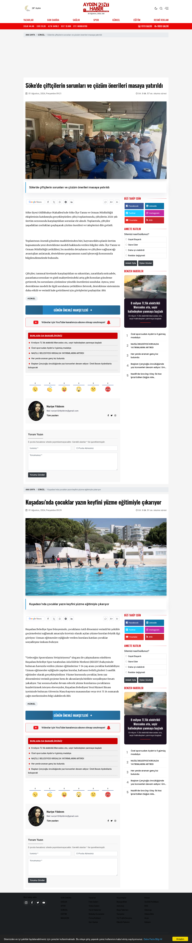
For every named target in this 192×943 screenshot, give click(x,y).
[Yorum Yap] (105, 202)
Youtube (133, 220)
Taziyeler (120, 914)
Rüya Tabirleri (122, 910)
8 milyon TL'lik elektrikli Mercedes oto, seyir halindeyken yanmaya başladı (66, 342)
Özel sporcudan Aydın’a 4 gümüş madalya (51, 348)
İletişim (147, 922)
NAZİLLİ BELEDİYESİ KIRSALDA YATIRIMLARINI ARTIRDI (57, 353)
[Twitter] (37, 902)
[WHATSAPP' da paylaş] (59, 202)
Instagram (154, 213)
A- (117, 202)
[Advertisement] (96, 57)
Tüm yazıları (53, 415)
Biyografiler (122, 902)
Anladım (180, 939)
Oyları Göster (145, 263)
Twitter (132, 213)
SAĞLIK (76, 20)
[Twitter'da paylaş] (54, 202)
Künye (147, 898)
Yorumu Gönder (37, 475)
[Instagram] (115, 415)
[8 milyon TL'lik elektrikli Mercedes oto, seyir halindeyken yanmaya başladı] (145, 287)
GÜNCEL (116, 20)
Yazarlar (92, 898)
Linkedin (153, 206)
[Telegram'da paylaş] (65, 202)
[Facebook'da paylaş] (48, 202)
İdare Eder (133, 245)
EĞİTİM (136, 20)
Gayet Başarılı (134, 239)
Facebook (133, 206)
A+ (111, 202)
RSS (150, 220)
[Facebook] (32, 902)
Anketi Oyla (130, 263)
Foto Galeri (93, 902)
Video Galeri (94, 906)
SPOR (96, 20)
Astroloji (120, 906)
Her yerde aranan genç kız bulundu (48, 358)
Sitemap (148, 910)
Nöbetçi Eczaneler (96, 914)
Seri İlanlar (93, 922)
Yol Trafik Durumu (124, 918)
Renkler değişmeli (136, 255)
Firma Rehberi (95, 918)
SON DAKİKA (53, 20)
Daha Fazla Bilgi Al (153, 939)
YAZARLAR (29, 20)
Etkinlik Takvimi (123, 922)
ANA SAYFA (30, 35)
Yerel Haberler (95, 910)
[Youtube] (43, 902)
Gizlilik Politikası (151, 902)
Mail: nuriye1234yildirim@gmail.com (62, 411)
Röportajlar (121, 898)
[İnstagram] (26, 902)
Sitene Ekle (149, 914)
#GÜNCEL (31, 299)
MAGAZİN (65, 918)
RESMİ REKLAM (161, 20)
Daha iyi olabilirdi (136, 250)
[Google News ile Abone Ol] (35, 202)
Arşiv (146, 918)
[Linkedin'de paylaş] (71, 202)
